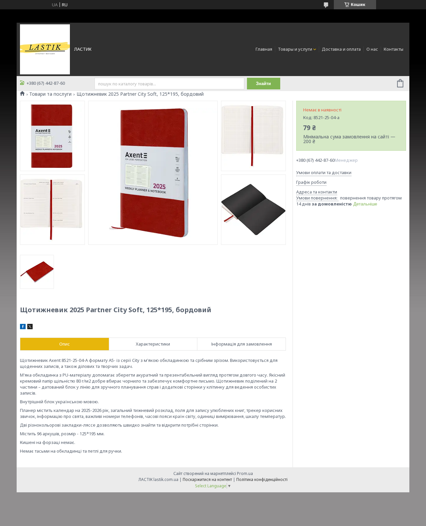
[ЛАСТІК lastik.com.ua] (45, 49)
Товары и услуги (295, 49)
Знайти (263, 83)
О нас (372, 49)
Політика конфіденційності (262, 479)
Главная (264, 49)
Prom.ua (245, 473)
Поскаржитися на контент (207, 479)
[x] (30, 328)
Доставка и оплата (341, 49)
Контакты (393, 49)
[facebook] (23, 328)
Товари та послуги (50, 94)
